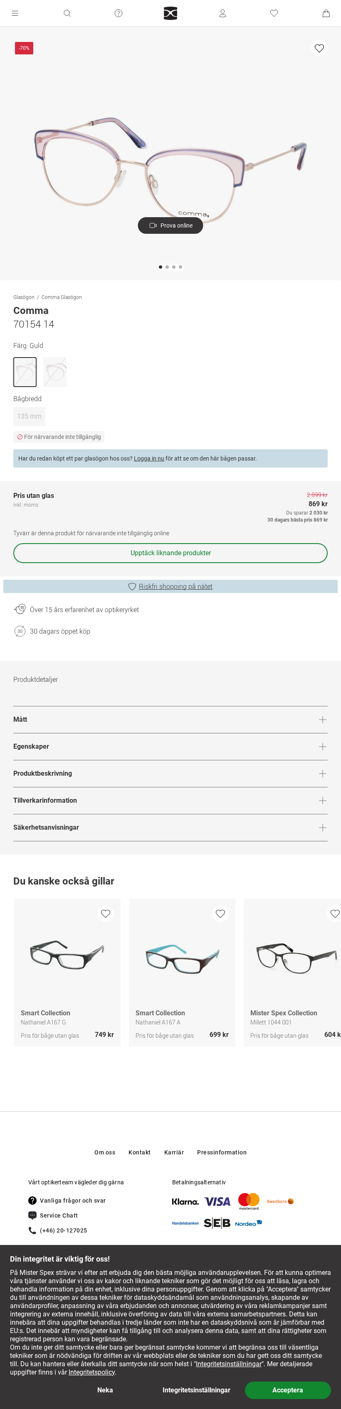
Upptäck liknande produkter (171, 553)
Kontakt (139, 1152)
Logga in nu (149, 458)
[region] (170, 974)
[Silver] (55, 372)
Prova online (177, 225)
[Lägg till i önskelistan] (319, 48)
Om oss (104, 1152)
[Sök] (67, 13)
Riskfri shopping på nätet (176, 586)
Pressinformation (222, 1152)
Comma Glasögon (62, 297)
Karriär (174, 1152)
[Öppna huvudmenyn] (15, 13)
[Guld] (25, 372)
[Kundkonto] (222, 13)
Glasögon (24, 297)
